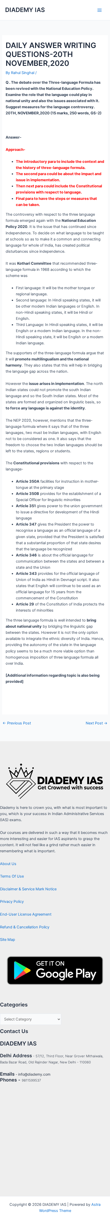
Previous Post (17, 723)
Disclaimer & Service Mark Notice (28, 889)
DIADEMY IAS (25, 10)
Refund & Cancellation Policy (24, 927)
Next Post (96, 723)
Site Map (7, 939)
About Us (8, 863)
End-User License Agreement (25, 914)
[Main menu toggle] (99, 10)
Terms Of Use (12, 876)
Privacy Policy (12, 901)
